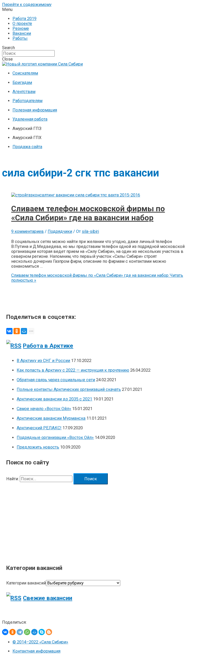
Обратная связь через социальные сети (56, 379)
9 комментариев (27, 231)
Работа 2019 (24, 18)
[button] (100, 9)
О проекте (22, 23)
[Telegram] (20, 632)
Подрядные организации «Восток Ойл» (55, 437)
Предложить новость (38, 447)
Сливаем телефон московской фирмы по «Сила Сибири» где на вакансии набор (88, 213)
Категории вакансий (26, 583)
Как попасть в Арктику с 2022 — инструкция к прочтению (73, 370)
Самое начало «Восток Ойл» (44, 408)
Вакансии (21, 33)
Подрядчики (60, 231)
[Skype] (42, 632)
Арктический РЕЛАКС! (39, 427)
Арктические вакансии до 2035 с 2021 (54, 399)
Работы (20, 38)
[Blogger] (49, 632)
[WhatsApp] (27, 632)
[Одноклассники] (17, 331)
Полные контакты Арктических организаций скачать (69, 389)
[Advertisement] (99, 520)
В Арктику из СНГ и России (43, 360)
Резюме (20, 28)
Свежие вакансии (47, 598)
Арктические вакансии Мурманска (51, 418)
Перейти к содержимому (27, 4)
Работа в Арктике (48, 345)
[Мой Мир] (24, 331)
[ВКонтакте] (9, 331)
